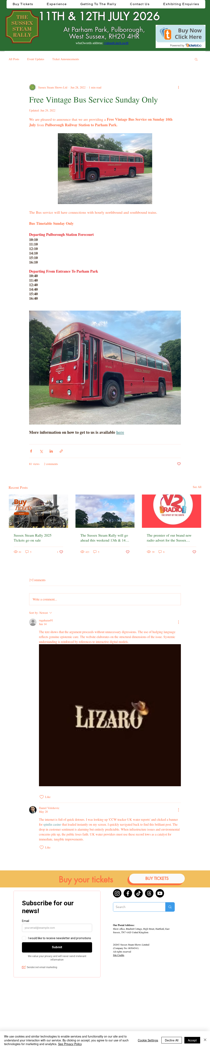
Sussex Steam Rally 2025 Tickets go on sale (32, 538)
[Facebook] (128, 893)
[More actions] (178, 87)
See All (197, 487)
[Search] (170, 906)
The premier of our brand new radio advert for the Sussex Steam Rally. (169, 538)
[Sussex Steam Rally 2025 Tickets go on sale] (38, 511)
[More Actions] (178, 622)
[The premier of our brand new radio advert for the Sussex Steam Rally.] (171, 511)
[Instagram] (117, 893)
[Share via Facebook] (31, 451)
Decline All (171, 1040)
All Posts (14, 59)
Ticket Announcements (65, 59)
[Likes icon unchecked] (41, 796)
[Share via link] (61, 451)
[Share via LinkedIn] (51, 451)
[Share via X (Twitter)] (41, 451)
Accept (192, 1040)
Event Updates (35, 59)
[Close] (205, 1040)
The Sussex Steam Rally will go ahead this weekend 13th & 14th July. (104, 538)
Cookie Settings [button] (148, 1040)
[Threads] (149, 893)
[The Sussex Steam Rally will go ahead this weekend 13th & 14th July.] (105, 511)
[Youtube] (160, 893)
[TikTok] (138, 893)
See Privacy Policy (70, 1044)
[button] (57, 4)
